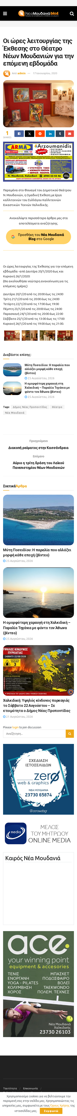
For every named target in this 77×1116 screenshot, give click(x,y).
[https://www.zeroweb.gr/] (38, 779)
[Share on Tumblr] (60, 133)
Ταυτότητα (10, 1088)
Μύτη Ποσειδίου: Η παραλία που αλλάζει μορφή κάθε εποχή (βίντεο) (47, 369)
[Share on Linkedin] (50, 133)
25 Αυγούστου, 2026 (40, 378)
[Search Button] (72, 13)
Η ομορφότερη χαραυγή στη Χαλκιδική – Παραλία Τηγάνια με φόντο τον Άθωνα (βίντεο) (47, 387)
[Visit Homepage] (38, 13)
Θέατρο (57, 407)
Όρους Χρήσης (60, 1105)
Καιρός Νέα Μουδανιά (32, 858)
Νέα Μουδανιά (14, 412)
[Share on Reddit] (40, 133)
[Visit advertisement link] (38, 161)
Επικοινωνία (30, 1088)
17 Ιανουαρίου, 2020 (45, 73)
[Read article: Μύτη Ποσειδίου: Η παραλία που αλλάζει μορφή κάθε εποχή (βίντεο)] (12, 369)
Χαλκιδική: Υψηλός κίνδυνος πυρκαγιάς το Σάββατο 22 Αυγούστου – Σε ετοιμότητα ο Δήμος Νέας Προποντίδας (36, 705)
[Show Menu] (5, 13)
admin (21, 73)
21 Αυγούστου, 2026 (19, 716)
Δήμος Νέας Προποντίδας (30, 407)
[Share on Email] (69, 133)
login (15, 727)
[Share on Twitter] (29, 133)
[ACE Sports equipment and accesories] (38, 983)
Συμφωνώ (51, 1110)
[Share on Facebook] (19, 133)
